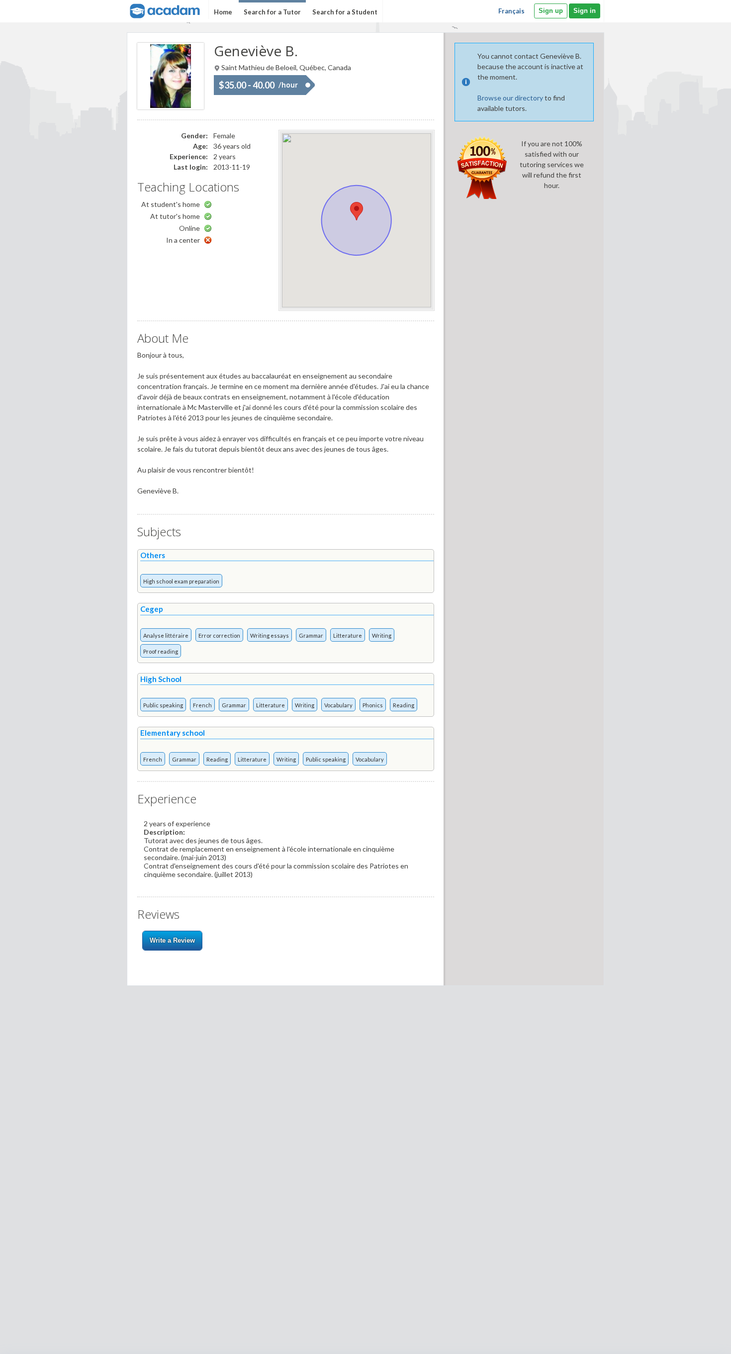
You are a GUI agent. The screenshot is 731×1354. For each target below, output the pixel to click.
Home (223, 12)
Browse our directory (510, 98)
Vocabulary (338, 705)
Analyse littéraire (165, 635)
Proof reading (160, 651)
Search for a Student (344, 12)
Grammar (311, 635)
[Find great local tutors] (164, 9)
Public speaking (163, 705)
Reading (403, 705)
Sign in (584, 10)
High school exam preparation (181, 581)
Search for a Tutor (272, 12)
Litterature (347, 635)
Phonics (373, 705)
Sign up (551, 10)
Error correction (219, 635)
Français (511, 11)
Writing (381, 635)
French (202, 705)
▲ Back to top (698, 1338)
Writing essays (269, 635)
